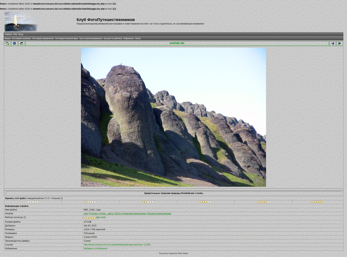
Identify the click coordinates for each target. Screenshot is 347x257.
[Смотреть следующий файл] (339, 43)
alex (86, 213)
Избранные (128, 38)
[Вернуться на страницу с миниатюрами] (7, 43)
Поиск (138, 38)
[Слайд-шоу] (21, 43)
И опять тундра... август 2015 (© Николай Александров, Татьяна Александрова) (130, 213)
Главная (8, 34)
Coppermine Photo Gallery (178, 253)
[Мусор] (33, 202)
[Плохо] (90, 202)
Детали (101, 217)
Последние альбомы (21, 38)
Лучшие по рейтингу (113, 38)
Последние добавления (43, 38)
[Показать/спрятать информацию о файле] (14, 43)
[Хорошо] (206, 202)
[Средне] (148, 202)
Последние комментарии (66, 38)
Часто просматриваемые (90, 38)
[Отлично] (263, 202)
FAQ (15, 34)
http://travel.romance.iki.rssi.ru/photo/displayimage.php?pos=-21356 (117, 244)
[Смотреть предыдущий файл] (332, 43)
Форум (8, 38)
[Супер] (318, 202)
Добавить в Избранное (96, 248)
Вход (20, 34)
